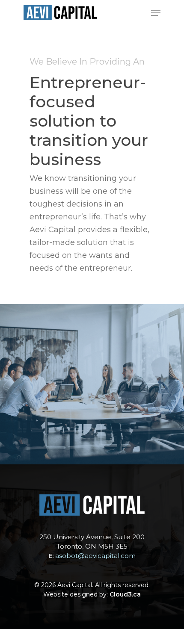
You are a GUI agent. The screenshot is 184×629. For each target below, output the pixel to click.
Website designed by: (92, 594)
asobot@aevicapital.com (95, 556)
